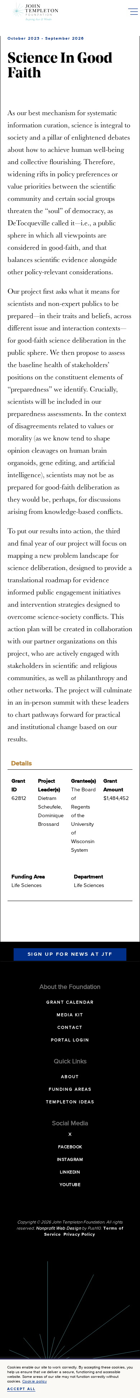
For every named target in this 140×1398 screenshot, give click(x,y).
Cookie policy (34, 1381)
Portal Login (70, 1040)
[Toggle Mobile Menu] (133, 11)
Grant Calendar (70, 1002)
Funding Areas (70, 1089)
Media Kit (70, 1015)
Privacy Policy (79, 1234)
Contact (70, 1028)
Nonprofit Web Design (58, 1228)
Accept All (21, 1389)
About (70, 1077)
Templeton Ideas (70, 1102)
